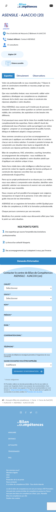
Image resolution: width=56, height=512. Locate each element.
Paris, (35, 493)
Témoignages (14, 451)
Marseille (44, 493)
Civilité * (7, 284)
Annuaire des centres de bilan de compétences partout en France (28, 491)
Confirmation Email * (13, 335)
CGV (8, 477)
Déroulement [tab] (23, 76)
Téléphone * (9, 346)
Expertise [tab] (8, 76)
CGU (8, 475)
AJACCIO (7, 403)
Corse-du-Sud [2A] (46, 400)
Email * (7, 325)
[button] (21, 412)
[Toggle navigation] (6, 6)
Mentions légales (12, 472)
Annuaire (12, 432)
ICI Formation (48, 489)
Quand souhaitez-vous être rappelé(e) (20, 361)
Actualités (12, 445)
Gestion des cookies (13, 498)
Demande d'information (28, 261)
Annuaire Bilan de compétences (17, 400)
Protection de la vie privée (34, 392)
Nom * (6, 304)
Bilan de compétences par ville (16, 496)
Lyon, (39, 493)
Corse (34, 400)
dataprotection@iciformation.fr (20, 390)
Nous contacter (11, 482)
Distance (12, 439)
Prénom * (8, 315)
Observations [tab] (39, 76)
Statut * (7, 294)
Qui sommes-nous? (12, 470)
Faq (9, 457)
